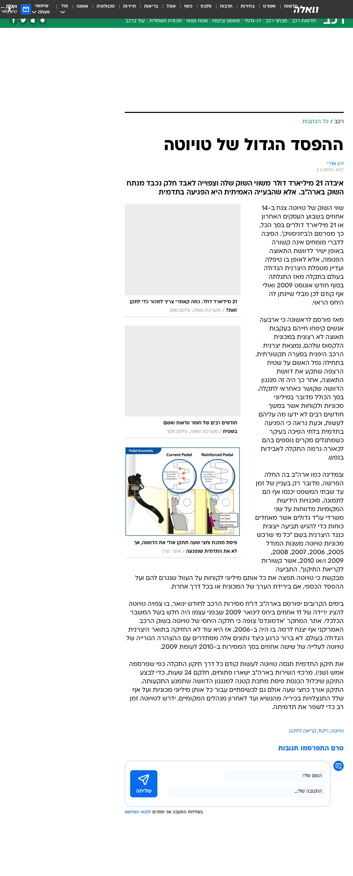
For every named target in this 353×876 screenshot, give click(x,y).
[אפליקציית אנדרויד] (42, 20)
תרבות (226, 6)
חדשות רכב (304, 21)
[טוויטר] (23, 20)
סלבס (206, 6)
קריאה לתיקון (302, 731)
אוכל (171, 6)
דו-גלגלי (252, 21)
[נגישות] (9, 9)
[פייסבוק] (13, 20)
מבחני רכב (276, 21)
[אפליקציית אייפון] (33, 20)
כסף (188, 6)
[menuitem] (265, 9)
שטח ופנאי (197, 21)
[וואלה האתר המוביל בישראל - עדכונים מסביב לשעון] (306, 9)
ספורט (269, 6)
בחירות (248, 6)
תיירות (129, 6)
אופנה (82, 6)
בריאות (151, 6)
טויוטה (337, 731)
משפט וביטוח (226, 21)
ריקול (323, 731)
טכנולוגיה (106, 6)
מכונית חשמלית (165, 21)
